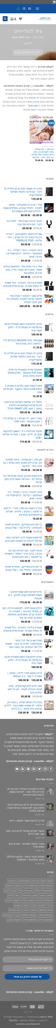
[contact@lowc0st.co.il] (29, 8)
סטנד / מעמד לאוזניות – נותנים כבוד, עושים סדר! (26, 845)
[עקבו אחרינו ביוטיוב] (17, 769)
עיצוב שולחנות (15, 910)
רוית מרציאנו (8, 915)
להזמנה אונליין (28, 900)
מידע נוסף (28, 1012)
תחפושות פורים (30, 919)
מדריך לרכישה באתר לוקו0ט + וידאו (26, 820)
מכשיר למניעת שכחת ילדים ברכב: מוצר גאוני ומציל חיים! (25, 832)
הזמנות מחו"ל (47, 890)
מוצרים (41, 905)
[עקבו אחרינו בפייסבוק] (50, 769)
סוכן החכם (24, 754)
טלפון (35, 895)
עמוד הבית (38, 37)
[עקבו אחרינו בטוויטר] (39, 769)
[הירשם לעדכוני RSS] (22, 769)
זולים (37, 890)
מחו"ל (33, 905)
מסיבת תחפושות (45, 910)
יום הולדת (26, 895)
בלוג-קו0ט (34, 885)
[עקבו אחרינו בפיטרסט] (28, 769)
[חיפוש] (5, 18)
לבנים (39, 900)
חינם (7, 890)
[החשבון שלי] (15, 18)
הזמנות (9, 885)
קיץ (17, 915)
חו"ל (20, 890)
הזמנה (17, 885)
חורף (14, 890)
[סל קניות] (12, 18)
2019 (50, 880)
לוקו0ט (17, 900)
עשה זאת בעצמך (45, 915)
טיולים (49, 895)
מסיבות (17, 905)
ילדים (10, 895)
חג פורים (28, 890)
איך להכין (35, 880)
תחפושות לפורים (45, 919)
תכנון (10, 919)
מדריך (49, 905)
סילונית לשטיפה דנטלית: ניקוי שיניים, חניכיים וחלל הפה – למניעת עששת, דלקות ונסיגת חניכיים (25, 791)
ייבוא (17, 895)
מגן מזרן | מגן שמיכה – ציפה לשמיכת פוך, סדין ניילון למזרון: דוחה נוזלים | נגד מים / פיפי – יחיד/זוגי (42, 153)
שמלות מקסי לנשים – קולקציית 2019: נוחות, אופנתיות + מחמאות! (25, 858)
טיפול (42, 895)
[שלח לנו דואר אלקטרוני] (34, 769)
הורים (25, 885)
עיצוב (26, 910)
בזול (42, 885)
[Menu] (37, 9)
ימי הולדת (48, 900)
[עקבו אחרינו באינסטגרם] (45, 769)
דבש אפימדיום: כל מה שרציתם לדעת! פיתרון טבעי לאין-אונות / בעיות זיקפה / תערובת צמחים (25, 807)
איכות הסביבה (23, 880)
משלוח (33, 910)
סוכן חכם (33, 105)
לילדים (8, 900)
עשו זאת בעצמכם (29, 915)
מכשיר (25, 905)
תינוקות (18, 919)
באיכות (49, 885)
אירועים (11, 880)
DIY (43, 880)
